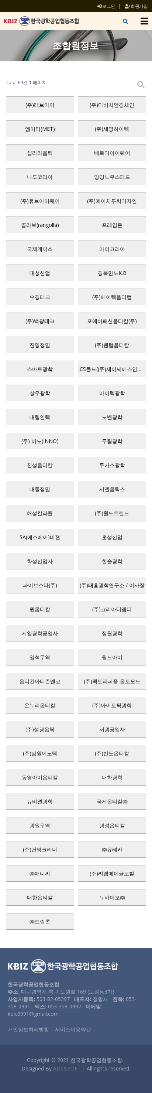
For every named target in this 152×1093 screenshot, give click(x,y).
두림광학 (112, 441)
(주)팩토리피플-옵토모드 (112, 681)
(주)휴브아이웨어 (40, 200)
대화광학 (112, 777)
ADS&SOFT (67, 1068)
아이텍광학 (112, 392)
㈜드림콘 (40, 921)
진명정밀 (40, 344)
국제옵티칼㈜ (112, 801)
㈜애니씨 (40, 873)
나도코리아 (40, 176)
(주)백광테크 (40, 320)
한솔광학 (112, 561)
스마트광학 (40, 368)
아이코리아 (112, 248)
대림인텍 (40, 416)
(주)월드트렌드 (112, 513)
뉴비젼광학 (40, 801)
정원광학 (112, 633)
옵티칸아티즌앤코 (40, 681)
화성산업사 (40, 561)
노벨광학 (112, 416)
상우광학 (40, 392)
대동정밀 (40, 489)
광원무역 (40, 825)
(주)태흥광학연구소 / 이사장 (112, 585)
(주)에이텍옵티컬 (112, 296)
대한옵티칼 (40, 897)
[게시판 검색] (141, 84)
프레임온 (112, 224)
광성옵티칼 (112, 825)
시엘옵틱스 (112, 489)
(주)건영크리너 (40, 849)
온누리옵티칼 (39, 705)
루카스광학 (112, 465)
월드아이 (112, 657)
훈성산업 (112, 537)
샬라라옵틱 (40, 152)
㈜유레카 (112, 849)
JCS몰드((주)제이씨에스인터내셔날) (112, 368)
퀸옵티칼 (40, 609)
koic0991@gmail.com (33, 1013)
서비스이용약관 (73, 1029)
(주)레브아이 (40, 104)
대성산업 (40, 272)
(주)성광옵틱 (40, 729)
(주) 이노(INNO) (40, 441)
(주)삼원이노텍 (40, 753)
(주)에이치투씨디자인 (112, 200)
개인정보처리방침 (28, 1029)
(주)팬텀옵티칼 (112, 344)
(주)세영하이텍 (112, 128)
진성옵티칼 (40, 465)
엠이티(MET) (40, 128)
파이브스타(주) (40, 585)
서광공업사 (112, 729)
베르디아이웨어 (112, 152)
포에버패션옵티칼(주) (112, 320)
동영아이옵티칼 (40, 777)
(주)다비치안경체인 (112, 104)
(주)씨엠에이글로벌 (112, 873)
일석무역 (40, 657)
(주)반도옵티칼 (112, 753)
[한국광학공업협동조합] (41, 21)
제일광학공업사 (40, 633)
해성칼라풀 (40, 513)
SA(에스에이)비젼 (40, 537)
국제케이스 (40, 248)
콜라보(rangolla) (40, 224)
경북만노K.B (112, 272)
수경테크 (40, 296)
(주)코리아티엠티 (112, 609)
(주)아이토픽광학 (112, 705)
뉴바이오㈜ (112, 897)
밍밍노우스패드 (112, 176)
